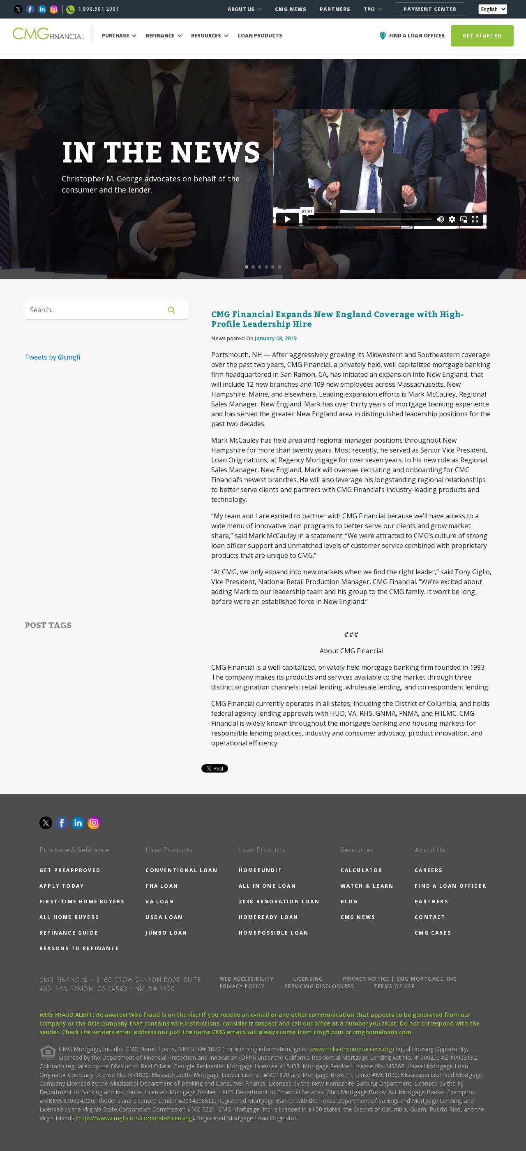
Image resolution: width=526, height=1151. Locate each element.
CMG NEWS (291, 9)
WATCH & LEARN (367, 885)
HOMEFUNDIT (260, 870)
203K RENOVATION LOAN (279, 901)
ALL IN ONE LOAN (267, 885)
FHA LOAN (161, 885)
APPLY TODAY (61, 885)
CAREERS (429, 870)
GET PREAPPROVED (70, 870)
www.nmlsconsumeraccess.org (350, 1049)
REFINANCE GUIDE (68, 932)
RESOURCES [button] (206, 35)
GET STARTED (482, 35)
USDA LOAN (164, 917)
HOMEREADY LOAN (269, 917)
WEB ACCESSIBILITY (247, 978)
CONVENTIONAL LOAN (181, 870)
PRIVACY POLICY (242, 986)
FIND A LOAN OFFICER (451, 885)
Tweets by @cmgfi (52, 357)
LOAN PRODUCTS (260, 35)
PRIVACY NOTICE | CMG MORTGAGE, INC (400, 978)
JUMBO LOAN (166, 932)
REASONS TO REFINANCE (79, 948)
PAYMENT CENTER (430, 9)
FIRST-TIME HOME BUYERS (82, 901)
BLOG (349, 901)
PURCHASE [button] (116, 35)
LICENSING (308, 978)
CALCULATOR (362, 870)
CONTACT (430, 917)
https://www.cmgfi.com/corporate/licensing (134, 1118)
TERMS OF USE (394, 986)
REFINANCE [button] (161, 35)
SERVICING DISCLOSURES (320, 986)
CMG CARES (433, 932)
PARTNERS (335, 9)
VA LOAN (159, 901)
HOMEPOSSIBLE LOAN (274, 932)
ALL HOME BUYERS (69, 917)
